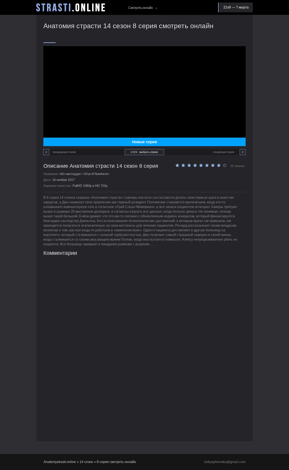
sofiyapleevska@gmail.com (224, 462)
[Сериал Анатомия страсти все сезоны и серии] (70, 7)
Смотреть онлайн (140, 8)
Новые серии (144, 142)
